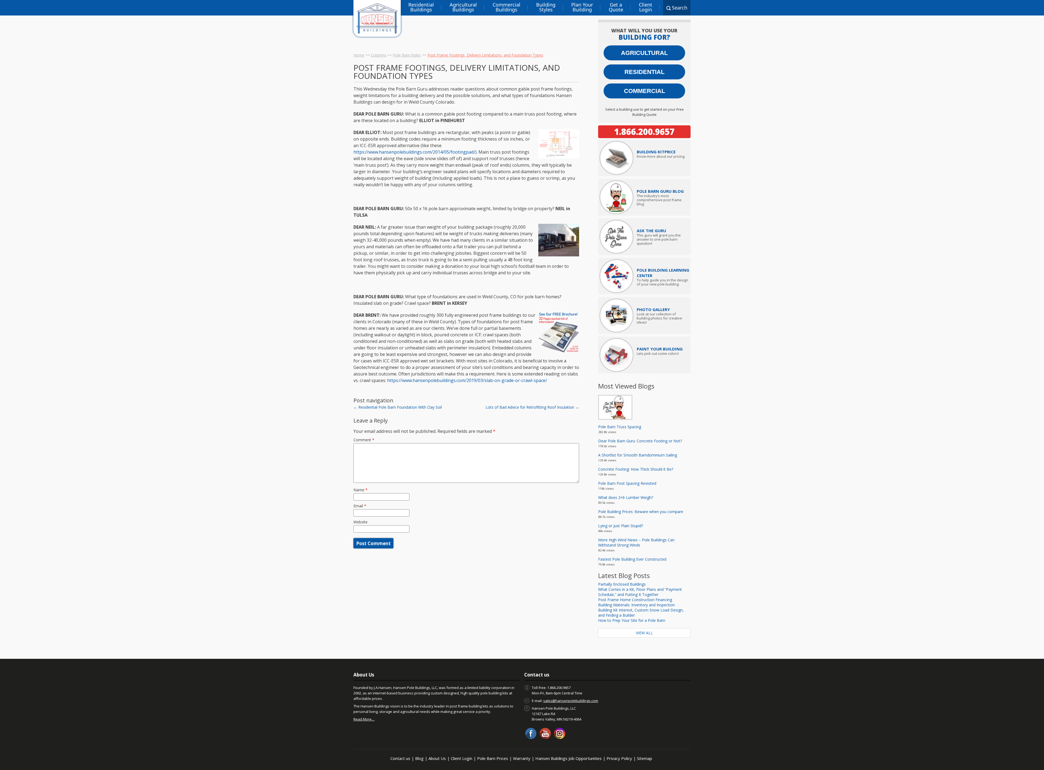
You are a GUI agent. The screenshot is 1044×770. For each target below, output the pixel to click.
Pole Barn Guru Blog (660, 191)
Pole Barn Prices (492, 758)
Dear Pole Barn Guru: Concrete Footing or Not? (640, 440)
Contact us (400, 758)
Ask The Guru (651, 230)
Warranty (521, 758)
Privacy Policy (619, 758)
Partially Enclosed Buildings (622, 584)
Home (358, 55)
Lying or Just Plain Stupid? (620, 525)
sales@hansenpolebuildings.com (570, 700)
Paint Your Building (660, 349)
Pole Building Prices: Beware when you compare (640, 511)
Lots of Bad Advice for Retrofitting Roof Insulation (532, 407)
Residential (644, 72)
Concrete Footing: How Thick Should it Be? (635, 469)
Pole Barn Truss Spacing (619, 426)
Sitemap (644, 758)
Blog (419, 758)
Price (656, 151)
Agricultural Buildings (463, 7)
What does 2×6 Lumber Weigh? (625, 497)
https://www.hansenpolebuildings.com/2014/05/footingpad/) (415, 152)
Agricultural (644, 52)
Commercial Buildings (506, 7)
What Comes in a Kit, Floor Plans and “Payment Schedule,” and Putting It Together (640, 592)
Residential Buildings (421, 7)
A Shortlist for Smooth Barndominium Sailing (637, 455)
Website (360, 521)
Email (359, 505)
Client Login (645, 7)
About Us (437, 758)
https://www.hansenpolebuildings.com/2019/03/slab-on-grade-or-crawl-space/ (467, 380)
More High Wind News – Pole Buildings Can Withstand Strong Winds (636, 542)
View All (644, 632)
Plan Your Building (582, 7)
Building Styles (545, 7)
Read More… (364, 719)
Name (360, 489)
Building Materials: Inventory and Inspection (636, 604)
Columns (378, 55)
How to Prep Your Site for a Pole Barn (631, 620)
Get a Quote (616, 7)
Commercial (644, 91)
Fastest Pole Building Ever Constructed (632, 559)
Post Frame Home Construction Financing (635, 599)
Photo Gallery (653, 309)
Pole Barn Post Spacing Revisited (627, 483)
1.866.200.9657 (644, 131)
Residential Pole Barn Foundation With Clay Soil (397, 407)
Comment (363, 439)
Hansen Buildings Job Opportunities (568, 758)
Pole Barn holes (407, 55)
